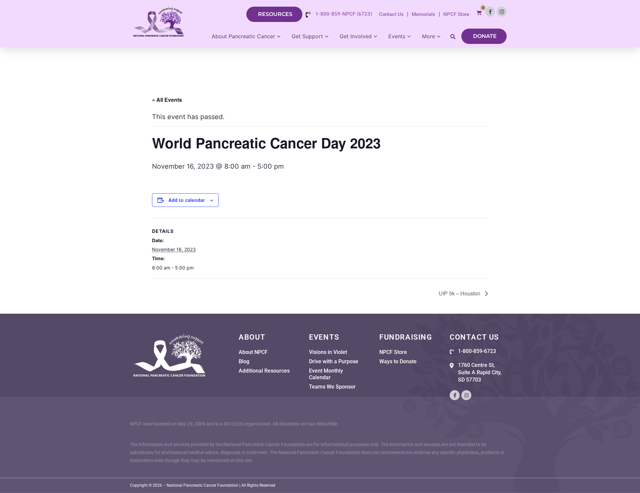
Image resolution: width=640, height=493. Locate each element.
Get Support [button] (307, 36)
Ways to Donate (398, 361)
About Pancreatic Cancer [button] (243, 36)
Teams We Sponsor (332, 387)
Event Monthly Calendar (326, 374)
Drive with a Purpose (333, 361)
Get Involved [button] (356, 36)
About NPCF (253, 352)
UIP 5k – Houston (460, 293)
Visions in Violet (328, 352)
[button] (479, 12)
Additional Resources (264, 371)
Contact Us (391, 14)
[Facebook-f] (490, 12)
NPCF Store (456, 14)
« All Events (167, 99)
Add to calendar (186, 200)
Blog (244, 361)
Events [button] (396, 36)
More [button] (428, 36)
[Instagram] (502, 12)
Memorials (423, 14)
